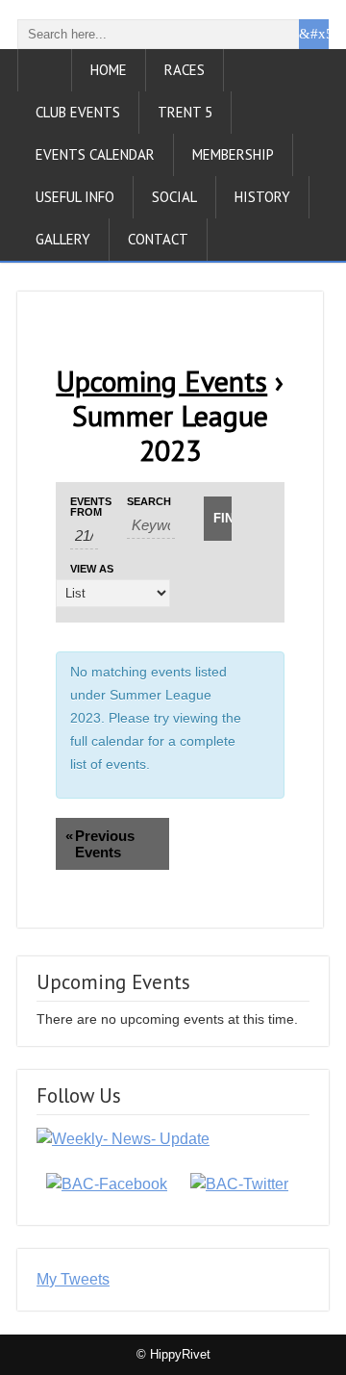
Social (174, 197)
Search (149, 502)
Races (184, 70)
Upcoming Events (161, 380)
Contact (158, 239)
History (262, 197)
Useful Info (75, 197)
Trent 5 (185, 112)
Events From (84, 507)
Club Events (78, 112)
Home (108, 70)
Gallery (63, 239)
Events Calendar (95, 154)
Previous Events (100, 844)
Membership (233, 154)
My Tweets (73, 1279)
